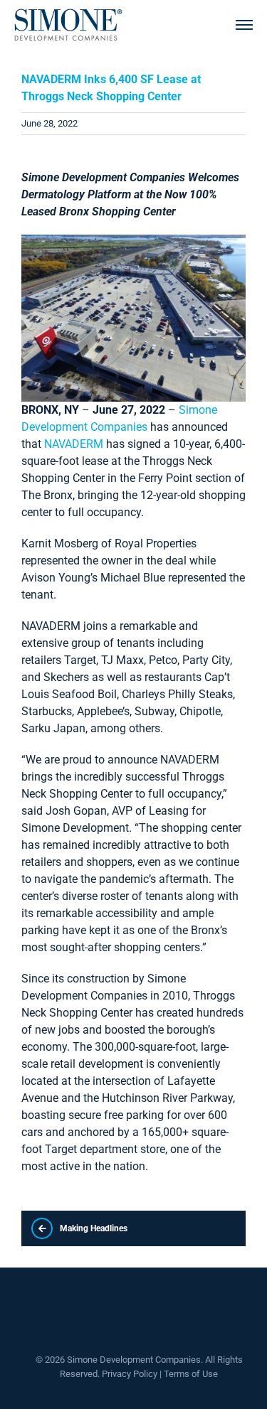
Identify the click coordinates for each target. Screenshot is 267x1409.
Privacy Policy (129, 1373)
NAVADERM (73, 444)
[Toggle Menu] (244, 25)
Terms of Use (191, 1373)
